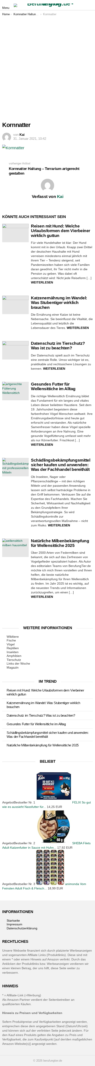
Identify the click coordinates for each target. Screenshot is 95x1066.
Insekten (13, 652)
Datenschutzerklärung (22, 928)
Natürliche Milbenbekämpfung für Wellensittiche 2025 (60, 543)
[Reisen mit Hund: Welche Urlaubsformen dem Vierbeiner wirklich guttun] (15, 233)
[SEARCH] (90, 5)
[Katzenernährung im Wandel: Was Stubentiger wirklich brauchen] (15, 305)
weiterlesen (42, 282)
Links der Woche (18, 663)
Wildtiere (13, 636)
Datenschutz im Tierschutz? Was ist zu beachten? (58, 345)
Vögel (11, 644)
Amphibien (14, 656)
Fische (11, 640)
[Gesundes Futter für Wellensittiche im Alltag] (15, 391)
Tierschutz (14, 660)
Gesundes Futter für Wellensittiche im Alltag (53, 386)
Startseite (13, 920)
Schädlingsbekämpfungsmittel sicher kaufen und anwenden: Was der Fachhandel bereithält (60, 465)
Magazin (13, 667)
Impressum (14, 924)
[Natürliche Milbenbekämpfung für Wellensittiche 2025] (15, 548)
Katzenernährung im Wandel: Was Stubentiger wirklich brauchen (59, 303)
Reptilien (13, 648)
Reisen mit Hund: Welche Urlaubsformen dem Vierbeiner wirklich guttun (60, 231)
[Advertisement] (47, 65)
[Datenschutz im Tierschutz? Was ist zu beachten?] (15, 350)
